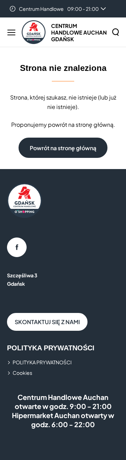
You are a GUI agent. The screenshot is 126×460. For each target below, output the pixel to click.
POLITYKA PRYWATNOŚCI (42, 362)
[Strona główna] (34, 32)
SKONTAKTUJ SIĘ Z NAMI (47, 322)
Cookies (22, 373)
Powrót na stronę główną (63, 148)
